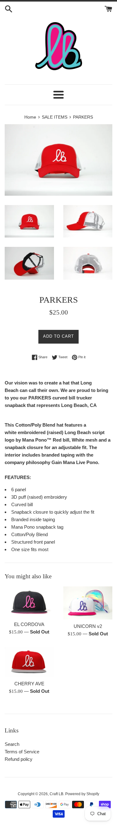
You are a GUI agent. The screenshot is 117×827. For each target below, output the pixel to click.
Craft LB (56, 794)
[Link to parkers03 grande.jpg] (29, 263)
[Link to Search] (8, 8)
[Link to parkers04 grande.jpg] (88, 263)
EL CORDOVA (29, 624)
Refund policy (18, 759)
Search (12, 744)
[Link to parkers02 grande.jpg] (88, 221)
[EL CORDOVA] (29, 602)
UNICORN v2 (88, 626)
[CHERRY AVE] (29, 662)
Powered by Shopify (82, 794)
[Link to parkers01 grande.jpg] (29, 221)
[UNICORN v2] (88, 602)
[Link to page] (58, 46)
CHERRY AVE (29, 683)
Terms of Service (22, 751)
